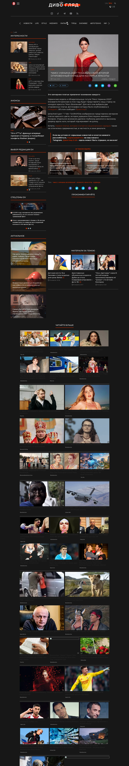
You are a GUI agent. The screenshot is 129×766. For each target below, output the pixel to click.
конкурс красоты (84, 182)
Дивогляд (81, 109)
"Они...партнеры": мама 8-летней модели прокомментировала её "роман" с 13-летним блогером (106, 277)
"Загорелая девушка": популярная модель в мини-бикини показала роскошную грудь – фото (101, 168)
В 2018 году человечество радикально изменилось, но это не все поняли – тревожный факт (28, 214)
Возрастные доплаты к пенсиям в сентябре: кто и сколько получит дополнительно (27, 285)
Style (44, 23)
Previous (20, 23)
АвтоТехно (95, 23)
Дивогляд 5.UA (70, 140)
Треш (73, 23)
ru (110, 3)
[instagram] (51, 13)
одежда (96, 182)
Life (37, 23)
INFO (106, 23)
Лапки (63, 23)
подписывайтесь (75, 138)
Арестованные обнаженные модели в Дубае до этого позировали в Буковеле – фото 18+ (82, 277)
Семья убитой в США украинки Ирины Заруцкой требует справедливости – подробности (26, 311)
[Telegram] (64, 13)
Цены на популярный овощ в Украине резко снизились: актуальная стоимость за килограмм (37, 69)
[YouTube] (71, 13)
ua (106, 3)
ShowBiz (83, 23)
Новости (28, 23)
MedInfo (53, 23)
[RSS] (77, 13)
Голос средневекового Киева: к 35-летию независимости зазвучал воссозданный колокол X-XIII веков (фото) (29, 222)
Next (109, 23)
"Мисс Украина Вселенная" (64, 182)
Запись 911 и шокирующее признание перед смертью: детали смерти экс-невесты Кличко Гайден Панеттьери (36, 50)
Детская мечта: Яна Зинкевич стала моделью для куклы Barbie (58, 275)
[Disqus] (83, 224)
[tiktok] (58, 13)
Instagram (52, 109)
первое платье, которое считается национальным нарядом (83, 126)
